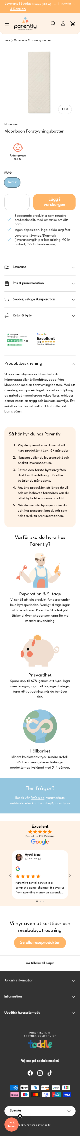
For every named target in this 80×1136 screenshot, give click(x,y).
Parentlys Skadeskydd (52, 610)
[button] (73, 23)
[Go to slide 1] (37, 901)
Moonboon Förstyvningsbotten (32, 40)
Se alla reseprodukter (40, 943)
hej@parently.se (58, 803)
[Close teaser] (20, 1116)
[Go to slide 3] (43, 901)
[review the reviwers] (18, 870)
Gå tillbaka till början (40, 963)
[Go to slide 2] (40, 901)
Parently (20, 1125)
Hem (7, 40)
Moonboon (11, 124)
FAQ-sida (37, 798)
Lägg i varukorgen (54, 202)
